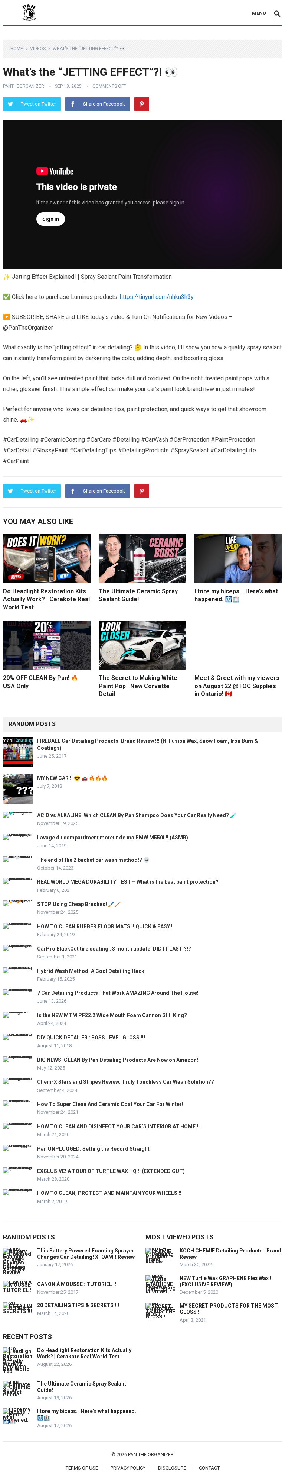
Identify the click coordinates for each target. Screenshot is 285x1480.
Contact (209, 1468)
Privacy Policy (128, 1468)
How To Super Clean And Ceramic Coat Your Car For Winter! (110, 1104)
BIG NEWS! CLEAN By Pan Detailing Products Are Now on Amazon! (117, 1060)
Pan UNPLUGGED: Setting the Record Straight (93, 1149)
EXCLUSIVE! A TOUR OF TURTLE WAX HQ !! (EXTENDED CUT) (111, 1171)
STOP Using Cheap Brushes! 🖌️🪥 (79, 904)
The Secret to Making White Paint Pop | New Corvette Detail (138, 685)
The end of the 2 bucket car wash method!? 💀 (93, 860)
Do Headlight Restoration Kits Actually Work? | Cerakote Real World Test (46, 599)
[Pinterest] (141, 104)
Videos (38, 48)
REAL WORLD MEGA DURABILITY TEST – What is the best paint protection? (128, 882)
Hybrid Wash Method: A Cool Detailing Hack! (91, 971)
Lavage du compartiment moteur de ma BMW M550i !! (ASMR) (112, 838)
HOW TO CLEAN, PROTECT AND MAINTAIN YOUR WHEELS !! (109, 1193)
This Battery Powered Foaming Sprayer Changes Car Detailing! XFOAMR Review (86, 1254)
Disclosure (172, 1468)
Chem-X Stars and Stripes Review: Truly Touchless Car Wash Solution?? (125, 1082)
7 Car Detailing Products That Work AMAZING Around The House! (118, 993)
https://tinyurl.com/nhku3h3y (157, 296)
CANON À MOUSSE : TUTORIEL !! (76, 1284)
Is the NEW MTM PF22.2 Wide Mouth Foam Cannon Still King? (112, 1015)
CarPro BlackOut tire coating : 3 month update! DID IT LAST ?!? (114, 949)
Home (16, 48)
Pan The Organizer (151, 1454)
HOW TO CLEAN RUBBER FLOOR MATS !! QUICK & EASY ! (105, 926)
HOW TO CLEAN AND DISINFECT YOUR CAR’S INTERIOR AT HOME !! (118, 1126)
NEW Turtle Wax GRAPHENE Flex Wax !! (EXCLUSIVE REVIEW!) (226, 1281)
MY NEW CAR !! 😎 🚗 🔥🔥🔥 (72, 778)
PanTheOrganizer (23, 86)
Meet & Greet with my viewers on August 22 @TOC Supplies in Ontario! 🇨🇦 (236, 685)
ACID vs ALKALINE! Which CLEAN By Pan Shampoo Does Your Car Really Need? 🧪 (136, 815)
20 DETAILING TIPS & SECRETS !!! (78, 1305)
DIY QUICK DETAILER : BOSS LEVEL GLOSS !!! (91, 1038)
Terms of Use (82, 1468)
